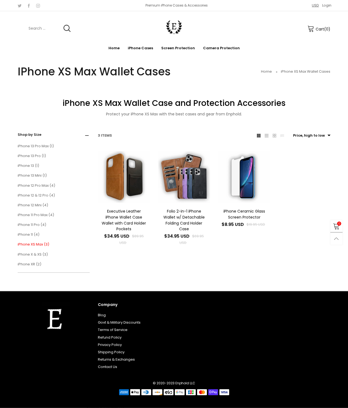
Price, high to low (309, 135)
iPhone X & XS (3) (33, 254)
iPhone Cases (140, 48)
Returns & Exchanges (116, 359)
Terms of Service (113, 329)
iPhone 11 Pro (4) (32, 224)
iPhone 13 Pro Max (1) (36, 146)
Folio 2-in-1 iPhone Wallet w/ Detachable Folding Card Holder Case (184, 220)
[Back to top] (336, 238)
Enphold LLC (185, 383)
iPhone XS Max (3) (33, 244)
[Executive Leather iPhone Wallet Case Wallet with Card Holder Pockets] (124, 177)
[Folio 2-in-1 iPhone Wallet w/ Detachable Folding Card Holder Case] (184, 177)
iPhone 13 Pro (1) (32, 155)
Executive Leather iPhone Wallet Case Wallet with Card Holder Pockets (124, 220)
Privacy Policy (110, 344)
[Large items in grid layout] (267, 135)
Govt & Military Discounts (119, 322)
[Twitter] (19, 5)
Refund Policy (110, 337)
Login (326, 5)
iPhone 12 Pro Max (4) (36, 185)
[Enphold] (174, 27)
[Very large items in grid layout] (274, 135)
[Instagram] (38, 5)
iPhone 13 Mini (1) (32, 175)
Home (114, 48)
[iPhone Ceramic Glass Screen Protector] (244, 177)
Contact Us (107, 366)
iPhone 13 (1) (28, 165)
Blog (102, 315)
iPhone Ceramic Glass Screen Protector (244, 214)
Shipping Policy (111, 352)
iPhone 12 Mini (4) (33, 205)
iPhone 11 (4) (28, 234)
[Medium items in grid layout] (259, 135)
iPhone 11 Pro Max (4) (36, 214)
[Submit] (67, 28)
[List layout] (282, 135)
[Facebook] (28, 5)
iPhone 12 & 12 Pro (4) (36, 195)
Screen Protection (178, 48)
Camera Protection (221, 48)
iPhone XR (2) (29, 264)
